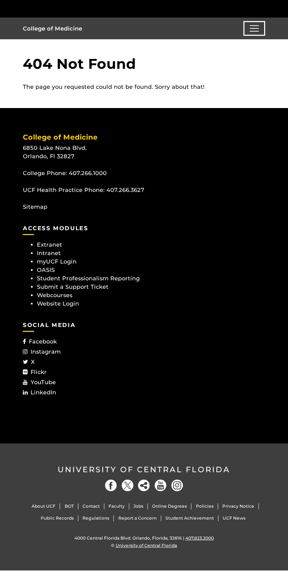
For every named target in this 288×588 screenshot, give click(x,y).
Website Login (58, 303)
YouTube (43, 382)
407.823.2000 (199, 538)
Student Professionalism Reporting (88, 278)
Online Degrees (169, 506)
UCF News (234, 518)
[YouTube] (160, 485)
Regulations (96, 518)
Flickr (39, 372)
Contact (91, 506)
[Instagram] (177, 485)
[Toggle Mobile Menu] (263, 8)
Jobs (138, 506)
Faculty (117, 506)
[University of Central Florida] (70, 8)
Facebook (43, 341)
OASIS (46, 270)
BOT (69, 506)
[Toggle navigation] (254, 28)
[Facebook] (111, 485)
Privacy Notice (238, 506)
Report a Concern (137, 518)
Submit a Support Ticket (73, 286)
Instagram (46, 351)
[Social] (144, 485)
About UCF (43, 506)
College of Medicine (52, 28)
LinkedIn (43, 392)
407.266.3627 (125, 190)
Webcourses (54, 295)
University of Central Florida (144, 469)
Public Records (57, 518)
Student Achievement (189, 518)
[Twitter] (127, 485)
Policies (205, 506)
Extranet (49, 244)
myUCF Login (57, 261)
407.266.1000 (88, 173)
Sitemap (35, 206)
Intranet (49, 253)
